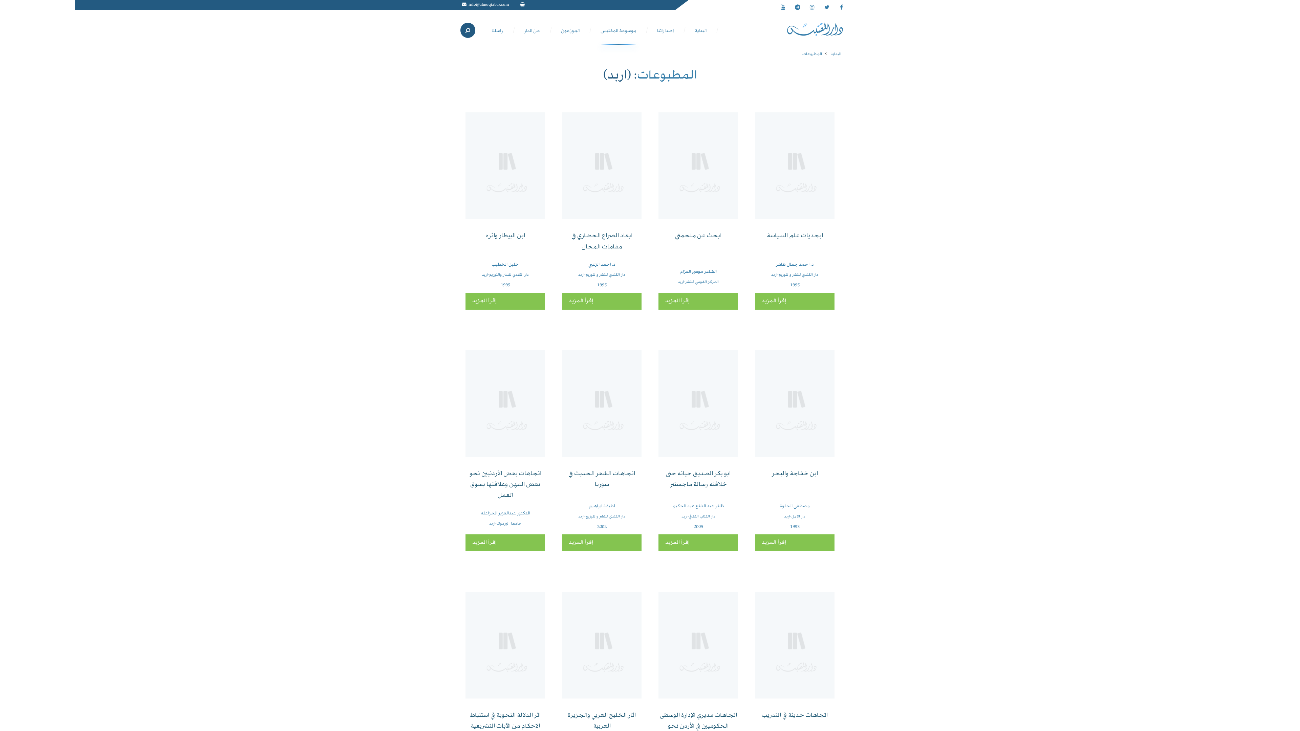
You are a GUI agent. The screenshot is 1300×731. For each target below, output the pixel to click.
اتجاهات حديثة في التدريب (795, 715)
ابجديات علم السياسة (795, 236)
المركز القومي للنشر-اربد (698, 282)
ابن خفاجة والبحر (795, 474)
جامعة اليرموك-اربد (505, 524)
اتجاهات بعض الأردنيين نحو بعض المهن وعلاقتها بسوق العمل (505, 485)
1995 (795, 285)
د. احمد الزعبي (601, 264)
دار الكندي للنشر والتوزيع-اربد (794, 275)
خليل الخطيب (505, 264)
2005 (698, 527)
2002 (602, 527)
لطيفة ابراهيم (602, 506)
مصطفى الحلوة (795, 506)
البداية (835, 54)
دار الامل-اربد (794, 516)
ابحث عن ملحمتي (698, 236)
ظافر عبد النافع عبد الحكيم (698, 506)
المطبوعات (812, 54)
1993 (795, 527)
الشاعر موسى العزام (698, 271)
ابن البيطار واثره (505, 236)
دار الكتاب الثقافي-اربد (698, 516)
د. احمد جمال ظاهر (795, 264)
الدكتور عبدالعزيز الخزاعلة (505, 513)
